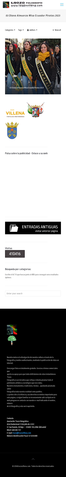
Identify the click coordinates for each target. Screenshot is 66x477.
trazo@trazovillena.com (22, 433)
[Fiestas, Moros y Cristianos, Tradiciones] (22, 4)
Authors (32, 30)
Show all (58, 30)
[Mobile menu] (61, 4)
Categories (9, 30)
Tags (20, 30)
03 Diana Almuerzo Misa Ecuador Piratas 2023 (27, 88)
